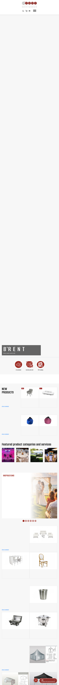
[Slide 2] (26, 521)
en (29, 11)
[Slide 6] (35, 521)
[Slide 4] (31, 521)
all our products (5, 406)
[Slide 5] (33, 521)
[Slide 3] (28, 521)
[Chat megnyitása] (36, 680)
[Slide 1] (24, 521)
